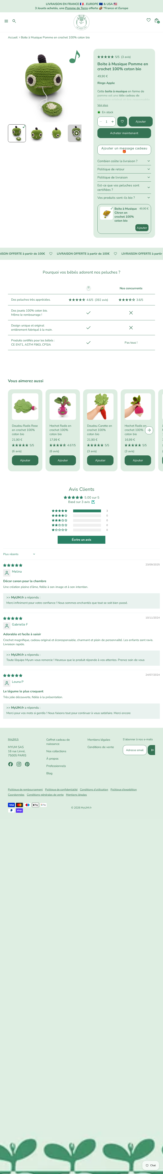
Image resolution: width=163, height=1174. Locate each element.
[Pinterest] (27, 764)
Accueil (12, 37)
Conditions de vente (100, 747)
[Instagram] (18, 764)
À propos (52, 759)
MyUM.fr (86, 808)
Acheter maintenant (124, 133)
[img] (12, 565)
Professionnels (56, 766)
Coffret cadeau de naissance (58, 742)
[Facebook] (10, 764)
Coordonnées (16, 795)
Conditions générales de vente (45, 795)
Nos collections (56, 751)
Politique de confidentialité (61, 789)
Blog (49, 773)
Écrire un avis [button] (81, 540)
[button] (17, 133)
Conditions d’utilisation (94, 789)
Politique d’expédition (124, 789)
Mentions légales (98, 740)
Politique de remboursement (25, 789)
